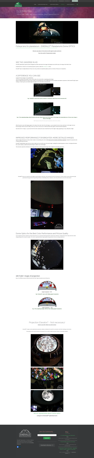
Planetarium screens (54, 4)
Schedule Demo (75, 0)
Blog (67, 436)
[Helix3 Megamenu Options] (77, 4)
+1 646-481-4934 (54, 0)
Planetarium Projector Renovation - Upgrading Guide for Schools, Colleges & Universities (68, 449)
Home (35, 4)
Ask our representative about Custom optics (47, 413)
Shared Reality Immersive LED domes (68, 441)
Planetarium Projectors (42, 4)
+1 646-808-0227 (67, 0)
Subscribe (47, 438)
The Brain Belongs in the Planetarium (68, 435)
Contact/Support (70, 4)
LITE (48, 66)
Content (62, 4)
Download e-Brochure (46, 445)
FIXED (44, 66)
